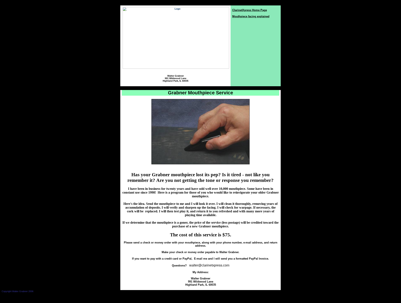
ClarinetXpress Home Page (249, 10)
